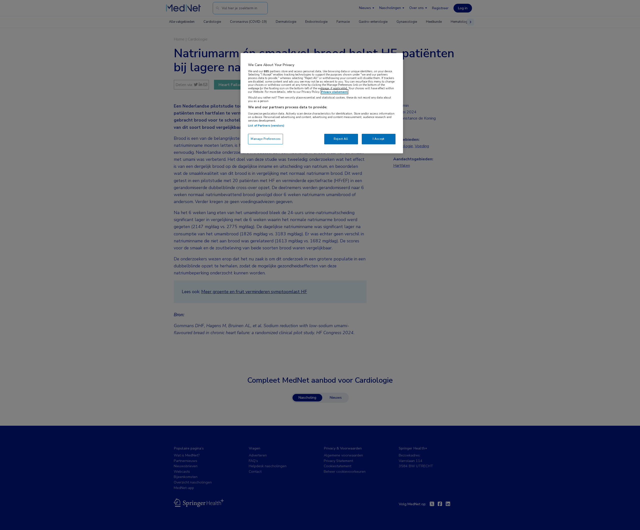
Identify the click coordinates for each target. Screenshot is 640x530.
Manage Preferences (265, 139)
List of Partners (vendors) (266, 126)
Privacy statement (334, 92)
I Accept (378, 139)
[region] (321, 103)
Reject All (341, 139)
